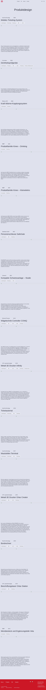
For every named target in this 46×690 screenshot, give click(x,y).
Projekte (7, 682)
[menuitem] (18, 1)
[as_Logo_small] (2, 1)
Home (2, 682)
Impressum (2, 687)
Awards (16, 682)
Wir (12, 682)
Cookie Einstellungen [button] (16, 687)
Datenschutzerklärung (9, 687)
